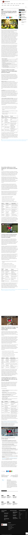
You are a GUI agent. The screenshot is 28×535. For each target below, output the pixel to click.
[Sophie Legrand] (1, 15)
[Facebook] (7, 17)
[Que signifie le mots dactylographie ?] (20, 15)
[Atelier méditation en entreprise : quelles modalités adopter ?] (15, 494)
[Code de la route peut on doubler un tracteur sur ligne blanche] (20, 12)
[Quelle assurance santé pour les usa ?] (20, 22)
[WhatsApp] (11, 17)
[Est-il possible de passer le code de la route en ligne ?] (20, 20)
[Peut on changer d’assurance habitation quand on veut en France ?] (20, 17)
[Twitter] (8, 17)
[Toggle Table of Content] (16, 59)
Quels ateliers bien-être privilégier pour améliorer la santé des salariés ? (4, 497)
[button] (26, 7)
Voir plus (22, 24)
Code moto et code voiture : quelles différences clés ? (6, 516)
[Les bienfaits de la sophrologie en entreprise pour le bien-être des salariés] (15, 500)
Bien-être (2, 495)
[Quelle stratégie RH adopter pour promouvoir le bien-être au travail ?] (9, 500)
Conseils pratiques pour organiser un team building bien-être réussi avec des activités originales (9, 66)
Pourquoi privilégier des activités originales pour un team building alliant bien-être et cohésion (9, 60)
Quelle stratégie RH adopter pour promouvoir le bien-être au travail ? (9, 503)
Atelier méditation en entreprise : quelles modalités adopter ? (15, 497)
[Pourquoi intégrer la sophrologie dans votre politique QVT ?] (9, 494)
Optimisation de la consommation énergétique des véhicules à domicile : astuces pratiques (5, 476)
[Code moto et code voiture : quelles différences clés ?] (2, 516)
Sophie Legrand (4, 15)
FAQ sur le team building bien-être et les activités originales (9, 67)
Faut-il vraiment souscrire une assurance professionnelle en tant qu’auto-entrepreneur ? (14, 476)
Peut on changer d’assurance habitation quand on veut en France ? (24, 17)
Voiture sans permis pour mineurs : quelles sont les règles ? (6, 519)
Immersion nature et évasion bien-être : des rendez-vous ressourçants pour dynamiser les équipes (8, 63)
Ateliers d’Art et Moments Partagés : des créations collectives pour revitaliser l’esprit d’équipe (9, 64)
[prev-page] (1, 506)
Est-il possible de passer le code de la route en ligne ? (24, 20)
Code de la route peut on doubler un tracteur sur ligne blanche (24, 12)
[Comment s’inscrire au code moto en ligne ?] (2, 513)
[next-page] (2, 506)
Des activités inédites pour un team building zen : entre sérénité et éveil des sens (9, 61)
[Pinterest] (10, 17)
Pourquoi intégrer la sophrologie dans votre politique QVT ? (9, 497)
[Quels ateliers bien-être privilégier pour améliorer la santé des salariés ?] (4, 494)
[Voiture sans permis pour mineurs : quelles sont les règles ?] (2, 519)
